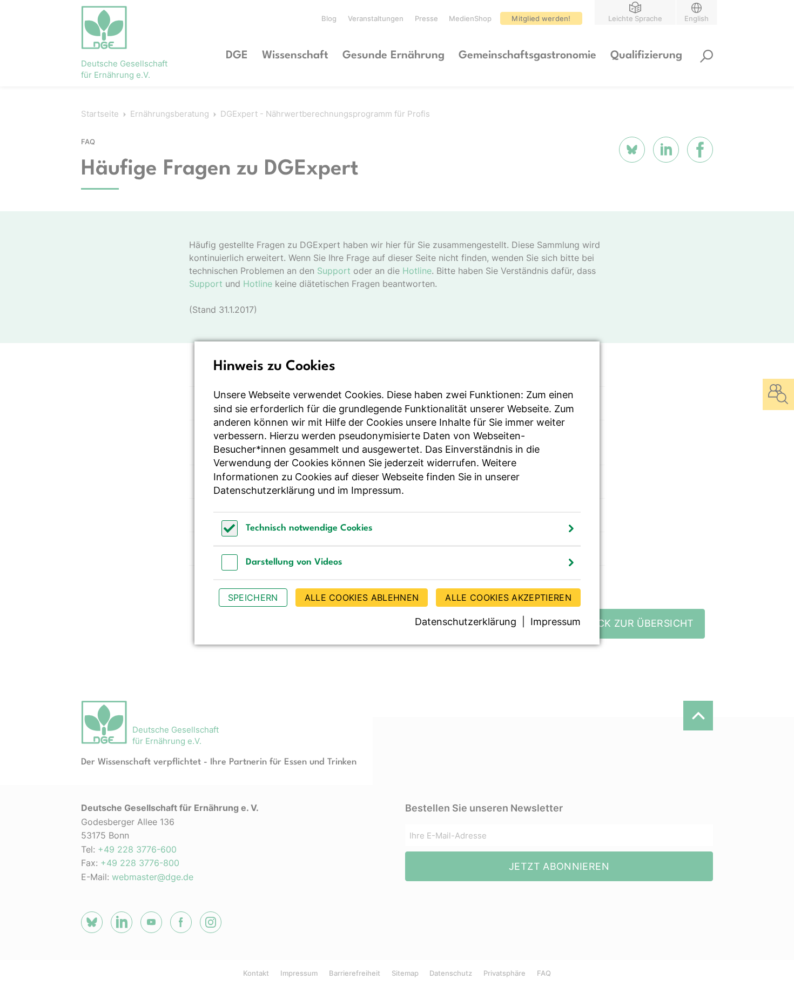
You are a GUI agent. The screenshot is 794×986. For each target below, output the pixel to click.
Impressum (376, 490)
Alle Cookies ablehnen (362, 597)
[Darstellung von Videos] (229, 567)
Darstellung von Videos (294, 562)
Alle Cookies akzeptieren (508, 597)
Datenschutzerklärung (264, 490)
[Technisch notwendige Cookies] (229, 533)
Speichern (253, 597)
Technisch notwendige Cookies (309, 528)
